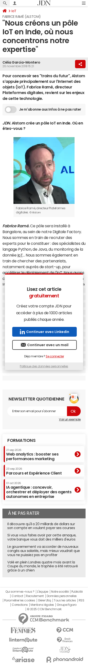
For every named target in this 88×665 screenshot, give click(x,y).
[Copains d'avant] (23, 650)
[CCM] (65, 630)
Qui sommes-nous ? (19, 591)
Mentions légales (42, 604)
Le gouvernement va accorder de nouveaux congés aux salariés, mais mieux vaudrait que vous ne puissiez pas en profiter (43, 551)
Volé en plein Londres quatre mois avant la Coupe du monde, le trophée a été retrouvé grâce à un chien (42, 566)
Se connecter (55, 356)
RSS (81, 600)
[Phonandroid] (65, 659)
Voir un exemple (70, 419)
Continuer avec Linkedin (47, 331)
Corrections (20, 604)
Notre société (60, 591)
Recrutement (35, 596)
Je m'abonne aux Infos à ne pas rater (50, 109)
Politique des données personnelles (44, 366)
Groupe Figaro (67, 604)
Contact (17, 596)
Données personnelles (62, 596)
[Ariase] (23, 659)
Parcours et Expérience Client (34, 471)
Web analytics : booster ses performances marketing (32, 455)
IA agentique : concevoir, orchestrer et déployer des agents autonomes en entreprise (38, 490)
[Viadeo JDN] (65, 650)
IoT (13, 11)
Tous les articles (65, 600)
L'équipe (42, 591)
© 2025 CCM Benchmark (44, 609)
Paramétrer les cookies (19, 600)
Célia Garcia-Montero (21, 62)
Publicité (77, 591)
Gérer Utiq (44, 600)
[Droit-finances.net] (65, 640)
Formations (21, 440)
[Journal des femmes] (23, 630)
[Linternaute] (23, 640)
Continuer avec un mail (47, 345)
